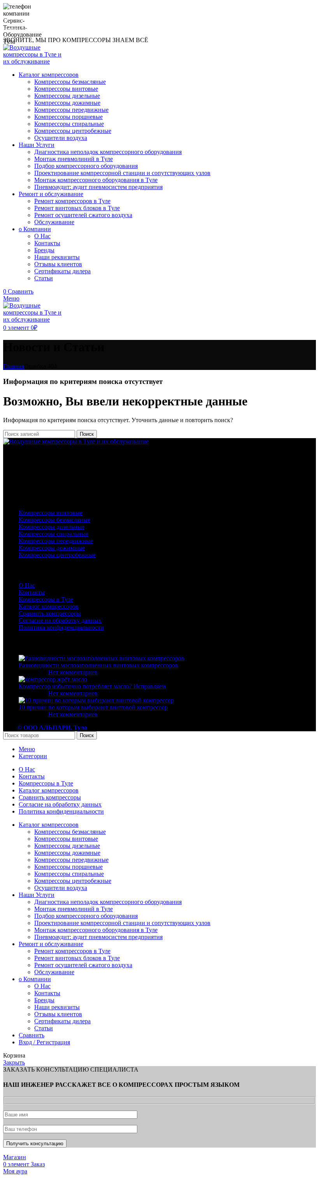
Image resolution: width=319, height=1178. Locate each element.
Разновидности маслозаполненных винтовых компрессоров (98, 665)
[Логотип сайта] (35, 61)
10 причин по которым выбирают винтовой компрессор (93, 707)
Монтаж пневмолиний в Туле (73, 159)
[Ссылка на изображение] (76, 441)
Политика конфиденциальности (61, 627)
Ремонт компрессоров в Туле (72, 201)
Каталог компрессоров (49, 606)
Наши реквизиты (57, 257)
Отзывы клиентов (58, 264)
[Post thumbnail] (101, 658)
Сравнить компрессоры (50, 613)
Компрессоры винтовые (66, 88)
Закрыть (14, 1062)
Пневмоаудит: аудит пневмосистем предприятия (98, 187)
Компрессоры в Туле (46, 599)
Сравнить (31, 1035)
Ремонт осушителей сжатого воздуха (83, 215)
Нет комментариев (73, 672)
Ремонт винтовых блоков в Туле (77, 208)
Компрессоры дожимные (67, 102)
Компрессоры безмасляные (70, 81)
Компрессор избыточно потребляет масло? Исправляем (92, 686)
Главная (13, 366)
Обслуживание (54, 222)
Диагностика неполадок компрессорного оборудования (108, 152)
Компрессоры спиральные (69, 123)
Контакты (47, 243)
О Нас (42, 236)
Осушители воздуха (60, 137)
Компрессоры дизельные (67, 95)
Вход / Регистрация (44, 1042)
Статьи (43, 278)
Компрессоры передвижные (71, 109)
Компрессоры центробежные (72, 130)
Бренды (44, 250)
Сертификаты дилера (62, 271)
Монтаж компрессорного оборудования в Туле (96, 180)
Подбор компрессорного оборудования (86, 166)
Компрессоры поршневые (68, 116)
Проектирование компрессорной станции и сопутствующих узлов (122, 173)
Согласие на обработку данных (60, 620)
